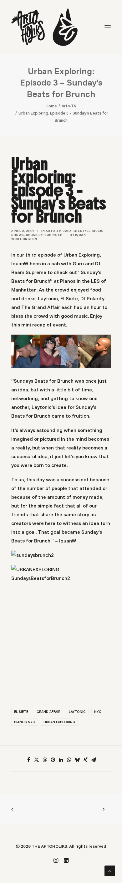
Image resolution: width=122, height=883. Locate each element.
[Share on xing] (85, 759)
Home (51, 105)
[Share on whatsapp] (69, 759)
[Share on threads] (44, 759)
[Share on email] (93, 759)
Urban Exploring (59, 722)
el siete (21, 711)
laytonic (77, 711)
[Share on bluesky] (77, 759)
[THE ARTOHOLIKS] (44, 27)
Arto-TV (69, 105)
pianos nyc (24, 722)
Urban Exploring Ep (44, 235)
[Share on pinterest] (53, 759)
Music (98, 231)
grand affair (48, 711)
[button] (107, 27)
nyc (97, 711)
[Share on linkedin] (61, 759)
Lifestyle (82, 231)
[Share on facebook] (28, 759)
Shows (17, 235)
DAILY (67, 231)
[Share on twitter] (36, 759)
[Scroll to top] (109, 870)
